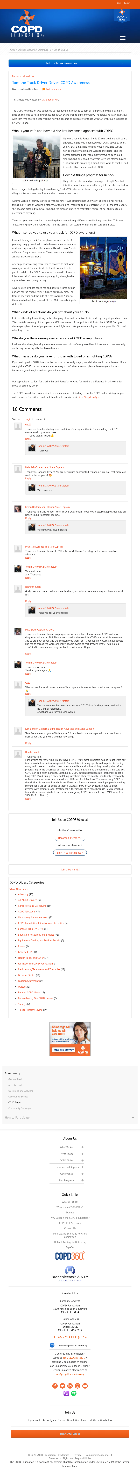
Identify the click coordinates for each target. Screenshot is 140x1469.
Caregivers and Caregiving (32, 905)
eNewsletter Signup (70, 1433)
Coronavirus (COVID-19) (31, 928)
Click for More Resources (61, 63)
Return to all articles (23, 76)
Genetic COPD (25, 952)
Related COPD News (29, 992)
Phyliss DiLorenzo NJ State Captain (44, 546)
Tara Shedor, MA (49, 99)
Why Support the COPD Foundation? (70, 1217)
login (28, 419)
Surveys (22, 1004)
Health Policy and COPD (31, 957)
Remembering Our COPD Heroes (35, 998)
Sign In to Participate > (70, 852)
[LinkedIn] (70, 1386)
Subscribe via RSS (70, 869)
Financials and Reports (66, 1167)
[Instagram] (77, 1386)
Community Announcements (33, 917)
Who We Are (66, 1147)
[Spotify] (73, 1393)
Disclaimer (63, 1454)
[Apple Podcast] (66, 1393)
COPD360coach (26, 911)
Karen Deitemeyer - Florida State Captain (47, 507)
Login (127, 3)
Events (21, 946)
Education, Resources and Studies (36, 934)
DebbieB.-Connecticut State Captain (44, 467)
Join (119, 3)
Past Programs (66, 1180)
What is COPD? (70, 1202)
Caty (27, 682)
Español (70, 1247)
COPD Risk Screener (70, 1223)
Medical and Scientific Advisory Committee (70, 1235)
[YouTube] (85, 1386)
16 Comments (53, 89)
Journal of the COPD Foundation (35, 963)
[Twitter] (62, 1386)
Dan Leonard (32, 752)
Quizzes (22, 986)
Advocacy (23, 894)
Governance (66, 1173)
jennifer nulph (33, 586)
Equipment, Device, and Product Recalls (39, 940)
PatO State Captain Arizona (39, 629)
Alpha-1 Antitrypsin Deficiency (70, 1242)
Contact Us (70, 1228)
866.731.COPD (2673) (74, 1357)
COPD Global (67, 1160)
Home (12, 49)
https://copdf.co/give (89, 397)
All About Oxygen (27, 900)
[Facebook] (55, 1386)
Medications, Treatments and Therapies (39, 969)
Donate (122, 16)
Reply (28, 438)
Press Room (66, 1153)
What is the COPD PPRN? (70, 1207)
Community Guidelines (97, 1454)
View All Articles (18, 889)
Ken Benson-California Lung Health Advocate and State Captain (59, 728)
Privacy (77, 1454)
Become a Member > (70, 838)
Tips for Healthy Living (30, 1009)
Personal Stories (26, 975)
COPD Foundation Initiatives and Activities (41, 923)
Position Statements (29, 981)
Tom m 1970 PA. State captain (53, 446)
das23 (28, 424)
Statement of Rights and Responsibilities (70, 1458)
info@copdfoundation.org (70, 1374)
